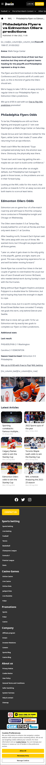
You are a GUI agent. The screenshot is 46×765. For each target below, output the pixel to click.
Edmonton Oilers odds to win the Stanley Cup (10, 479)
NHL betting (37, 365)
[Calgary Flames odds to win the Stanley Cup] (11, 443)
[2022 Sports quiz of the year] (34, 417)
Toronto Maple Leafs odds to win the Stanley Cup (34, 454)
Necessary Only (23, 756)
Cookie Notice (21, 742)
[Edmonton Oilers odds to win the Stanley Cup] (11, 468)
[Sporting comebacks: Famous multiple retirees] (11, 417)
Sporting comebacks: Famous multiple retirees (10, 428)
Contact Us (11, 512)
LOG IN (30, 4)
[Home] (2, 18)
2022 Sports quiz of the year (34, 427)
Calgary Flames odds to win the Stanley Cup (9, 454)
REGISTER (39, 4)
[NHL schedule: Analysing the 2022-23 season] (34, 468)
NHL (10, 18)
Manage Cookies (23, 761)
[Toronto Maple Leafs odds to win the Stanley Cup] (34, 443)
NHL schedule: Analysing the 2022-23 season (35, 479)
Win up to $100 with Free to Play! (16, 365)
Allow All (23, 751)
